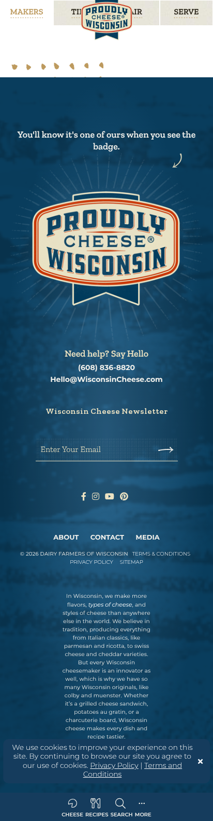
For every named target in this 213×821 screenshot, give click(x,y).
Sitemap (131, 562)
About (66, 537)
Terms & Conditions (161, 553)
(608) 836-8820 (106, 367)
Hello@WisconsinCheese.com (106, 379)
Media (148, 537)
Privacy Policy (114, 765)
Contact (107, 537)
